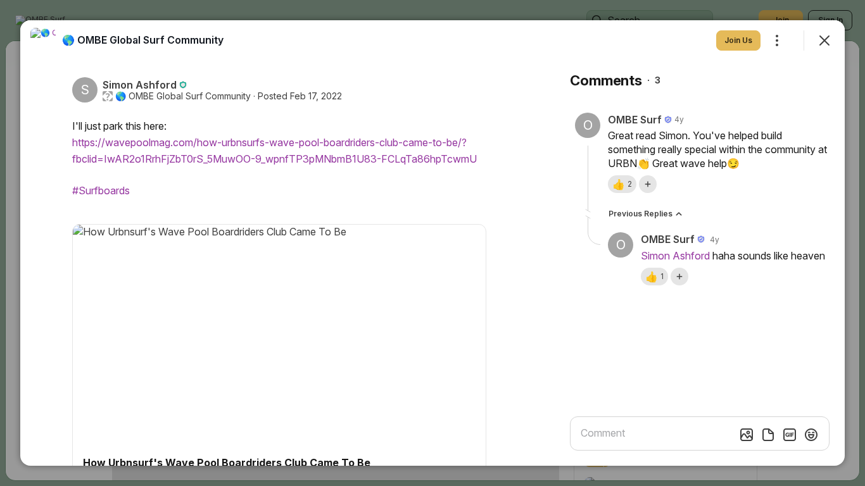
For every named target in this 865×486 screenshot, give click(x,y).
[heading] (143, 40)
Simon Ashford (675, 255)
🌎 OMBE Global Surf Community (183, 96)
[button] (622, 184)
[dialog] (432, 243)
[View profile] (43, 40)
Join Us (738, 40)
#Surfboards (101, 190)
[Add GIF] (790, 435)
